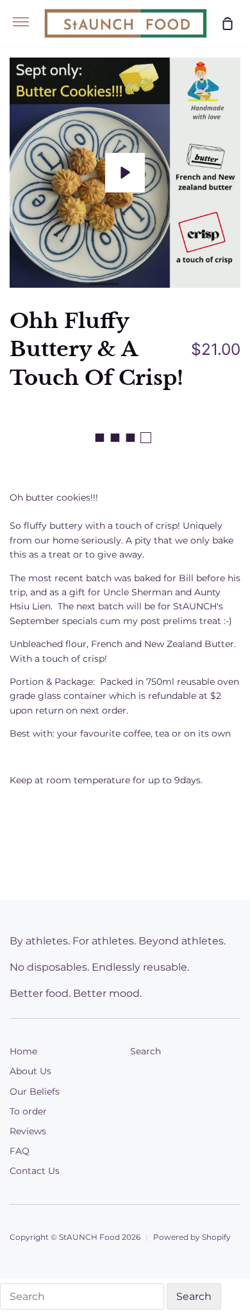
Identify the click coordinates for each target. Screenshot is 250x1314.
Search (145, 1051)
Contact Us (35, 1171)
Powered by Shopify (192, 1237)
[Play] (125, 172)
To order (28, 1111)
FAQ (19, 1151)
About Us (30, 1071)
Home (23, 1051)
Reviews (28, 1131)
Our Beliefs (35, 1091)
